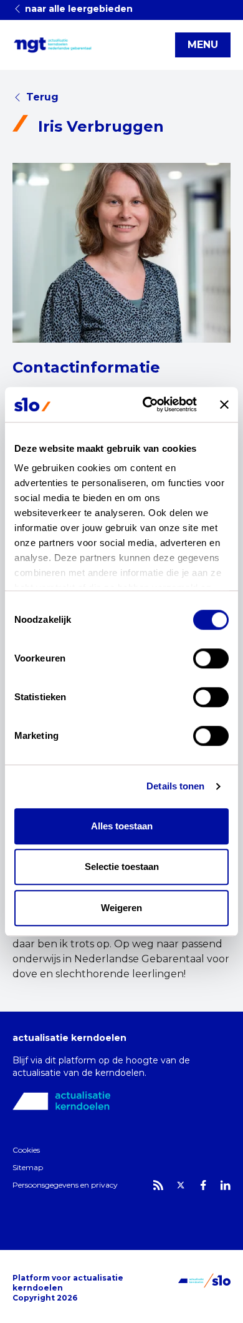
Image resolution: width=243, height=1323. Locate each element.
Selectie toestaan (122, 866)
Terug (42, 97)
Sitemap (27, 1167)
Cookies (26, 1150)
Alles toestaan (122, 826)
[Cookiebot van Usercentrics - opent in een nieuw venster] (147, 404)
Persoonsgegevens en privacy (65, 1184)
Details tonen (175, 786)
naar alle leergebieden (77, 8)
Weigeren (121, 907)
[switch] (211, 658)
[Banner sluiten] (224, 404)
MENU (203, 45)
